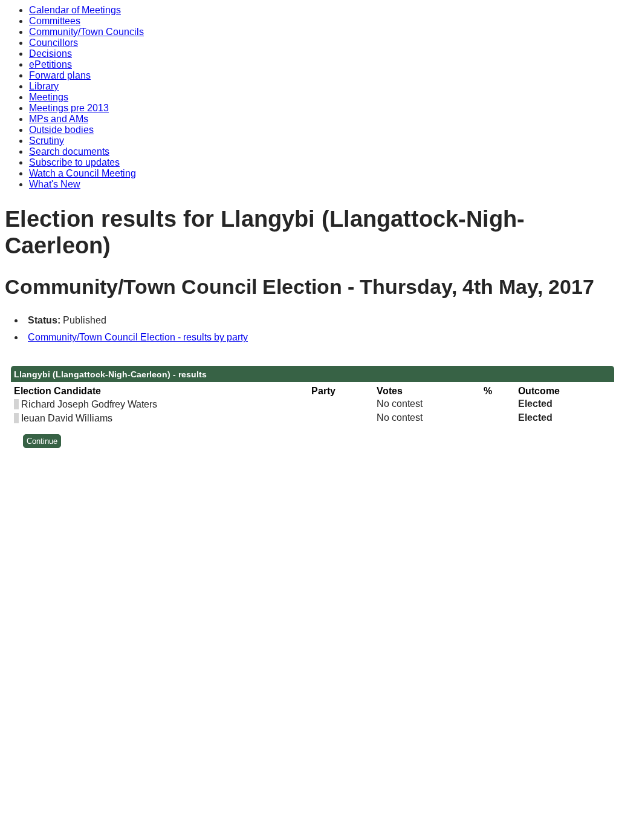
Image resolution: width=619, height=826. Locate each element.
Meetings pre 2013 (69, 108)
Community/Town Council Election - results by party (138, 337)
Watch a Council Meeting (82, 173)
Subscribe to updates (74, 162)
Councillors (53, 42)
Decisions (50, 53)
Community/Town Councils (86, 32)
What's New (54, 184)
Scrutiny (46, 140)
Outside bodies (61, 130)
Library (44, 86)
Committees (54, 21)
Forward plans (60, 75)
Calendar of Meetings (75, 10)
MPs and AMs (58, 119)
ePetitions (50, 64)
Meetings (48, 97)
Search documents (69, 151)
